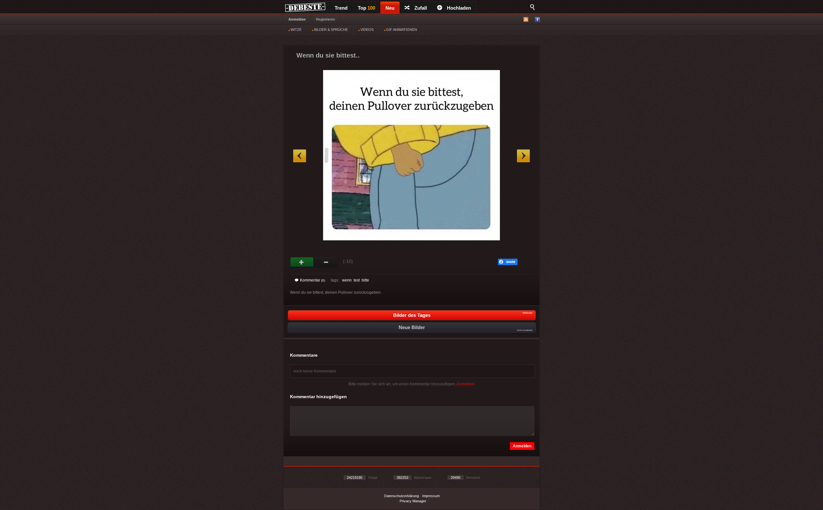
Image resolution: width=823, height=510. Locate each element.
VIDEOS (366, 29)
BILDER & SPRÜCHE (330, 29)
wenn (347, 280)
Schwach (326, 262)
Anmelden (297, 19)
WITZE (296, 29)
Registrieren (325, 19)
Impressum (431, 496)
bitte (365, 280)
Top (366, 8)
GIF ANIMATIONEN (401, 29)
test (357, 280)
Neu (389, 8)
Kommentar (312, 280)
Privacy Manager (413, 501)
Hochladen (459, 8)
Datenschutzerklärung (401, 496)
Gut (302, 262)
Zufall (420, 8)
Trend (341, 8)
